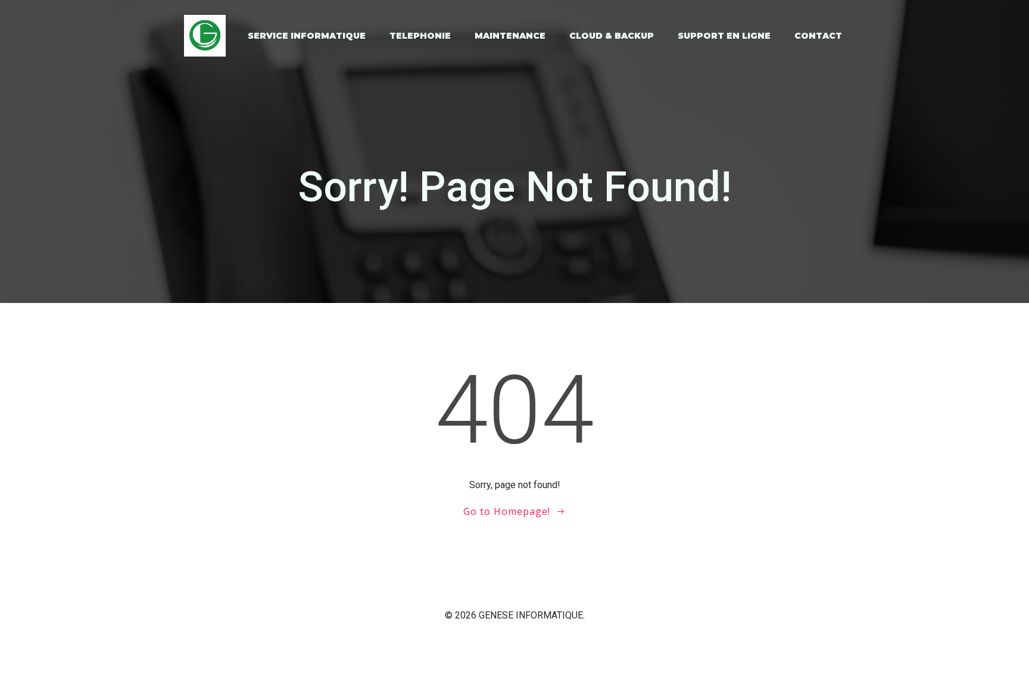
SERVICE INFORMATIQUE (307, 35)
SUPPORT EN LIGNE (724, 35)
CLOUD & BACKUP (611, 35)
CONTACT (818, 35)
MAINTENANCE (510, 35)
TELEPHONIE (420, 35)
